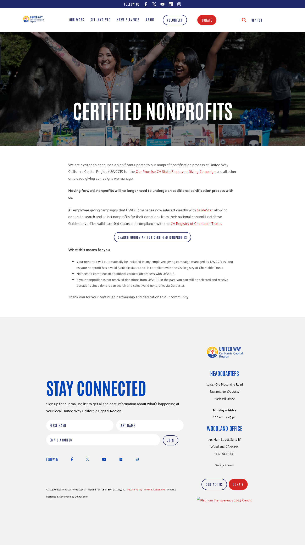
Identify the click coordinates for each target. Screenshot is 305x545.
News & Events (128, 19)
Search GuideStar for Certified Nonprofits (152, 237)
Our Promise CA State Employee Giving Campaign (176, 171)
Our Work (76, 19)
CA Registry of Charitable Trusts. (196, 223)
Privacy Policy (134, 489)
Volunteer (175, 20)
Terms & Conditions (154, 489)
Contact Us (214, 484)
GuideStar (205, 209)
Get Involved (100, 19)
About (150, 19)
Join (170, 440)
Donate (206, 20)
